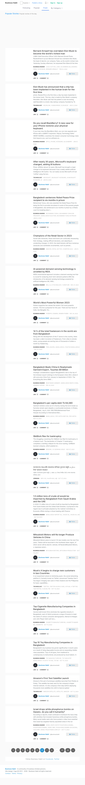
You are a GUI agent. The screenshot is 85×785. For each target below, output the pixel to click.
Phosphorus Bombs (40, 727)
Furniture (65, 285)
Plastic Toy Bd (48, 660)
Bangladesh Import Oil (54, 514)
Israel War (51, 727)
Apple (48, 141)
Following (26, 8)
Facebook (49, 759)
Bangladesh (60, 347)
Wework (49, 449)
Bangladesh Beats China (69, 383)
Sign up (59, 3)
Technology (37, 105)
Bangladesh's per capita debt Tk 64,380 (53, 403)
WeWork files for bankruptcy (47, 436)
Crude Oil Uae (75, 514)
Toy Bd (56, 660)
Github (67, 586)
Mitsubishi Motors (52, 550)
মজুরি (56, 478)
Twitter (46, 586)
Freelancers (50, 347)
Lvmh (58, 67)
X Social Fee (46, 589)
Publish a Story (37, 3)
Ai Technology (56, 285)
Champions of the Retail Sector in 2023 (52, 235)
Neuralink (46, 105)
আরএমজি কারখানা (50, 478)
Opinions (36, 478)
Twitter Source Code (57, 586)
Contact (8, 773)
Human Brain (55, 105)
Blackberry (68, 141)
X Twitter (74, 586)
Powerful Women (52, 313)
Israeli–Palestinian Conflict (50, 729)
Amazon (48, 249)
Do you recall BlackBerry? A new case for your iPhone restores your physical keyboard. (53, 126)
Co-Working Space (58, 449)
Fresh (45, 8)
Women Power (63, 313)
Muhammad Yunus (52, 213)
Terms (14, 773)
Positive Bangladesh (72, 347)
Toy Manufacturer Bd (53, 658)
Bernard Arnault (52, 69)
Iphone (53, 141)
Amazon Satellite (49, 691)
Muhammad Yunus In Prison (66, 216)
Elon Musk (41, 69)
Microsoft (47, 177)
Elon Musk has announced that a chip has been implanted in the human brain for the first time (54, 89)
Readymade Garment (53, 383)
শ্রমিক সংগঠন (43, 478)
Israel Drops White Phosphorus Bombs (59, 725)
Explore (26, 3)
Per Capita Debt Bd (61, 416)
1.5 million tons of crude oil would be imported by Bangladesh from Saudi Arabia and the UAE (54, 499)
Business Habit (11, 3)
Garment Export (39, 385)
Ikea (47, 285)
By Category (56, 8)
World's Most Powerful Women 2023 (51, 302)
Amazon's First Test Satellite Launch (51, 678)
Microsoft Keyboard (59, 177)
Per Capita (72, 416)
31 (62, 750)
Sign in (52, 3)
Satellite (59, 691)
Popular (37, 8)
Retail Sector (57, 249)
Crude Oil (66, 514)
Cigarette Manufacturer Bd (56, 622)
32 (68, 750)
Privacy (19, 773)
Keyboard (59, 141)
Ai (41, 180)
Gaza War (36, 729)
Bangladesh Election (48, 216)
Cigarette (39, 624)
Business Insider (39, 67)
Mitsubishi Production (68, 550)
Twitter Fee (37, 589)
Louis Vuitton (51, 67)
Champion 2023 (68, 249)
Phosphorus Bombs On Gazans (66, 727)
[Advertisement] (42, 31)
